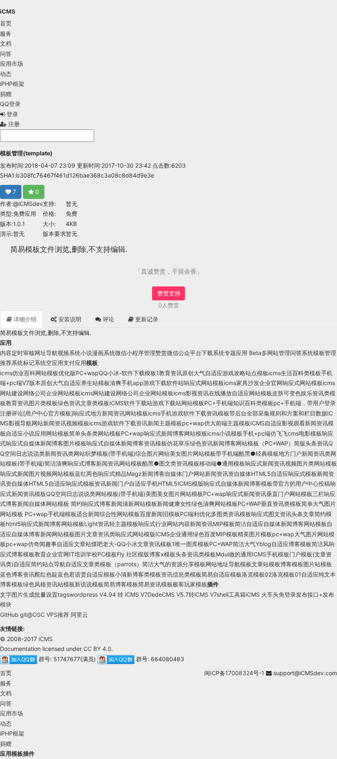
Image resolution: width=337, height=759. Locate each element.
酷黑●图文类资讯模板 (170, 463)
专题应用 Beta (242, 352)
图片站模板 (317, 564)
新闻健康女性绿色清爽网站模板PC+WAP (209, 503)
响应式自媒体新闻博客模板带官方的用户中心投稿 (266, 483)
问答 (6, 53)
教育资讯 (170, 372)
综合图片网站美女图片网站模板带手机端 (187, 453)
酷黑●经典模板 (259, 453)
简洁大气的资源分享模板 (173, 564)
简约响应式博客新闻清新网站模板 (113, 503)
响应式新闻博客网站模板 (175, 433)
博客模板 (291, 564)
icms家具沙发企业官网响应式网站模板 (273, 382)
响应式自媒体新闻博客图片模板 (46, 443)
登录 (11, 114)
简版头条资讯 (311, 443)
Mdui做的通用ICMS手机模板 (252, 554)
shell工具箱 (231, 594)
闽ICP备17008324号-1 (234, 672)
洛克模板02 (257, 574)
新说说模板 (89, 584)
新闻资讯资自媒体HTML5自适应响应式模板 (261, 473)
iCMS (7, 11)
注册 (13, 123)
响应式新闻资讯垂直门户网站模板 (269, 493)
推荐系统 (11, 362)
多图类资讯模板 (231, 513)
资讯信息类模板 (181, 574)
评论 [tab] (107, 319)
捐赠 (6, 93)
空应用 (54, 362)
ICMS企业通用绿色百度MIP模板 (196, 534)
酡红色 (43, 574)
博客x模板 (162, 554)
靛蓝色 (60, 574)
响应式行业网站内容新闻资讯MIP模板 (186, 523)
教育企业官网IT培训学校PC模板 (76, 554)
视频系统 (69, 352)
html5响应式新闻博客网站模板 (45, 523)
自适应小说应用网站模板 (37, 433)
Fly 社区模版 (133, 554)
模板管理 (324, 352)
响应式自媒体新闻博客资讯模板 (126, 443)
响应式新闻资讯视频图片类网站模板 (291, 463)
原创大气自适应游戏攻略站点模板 (225, 372)
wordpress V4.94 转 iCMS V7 (108, 594)
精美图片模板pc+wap (266, 534)
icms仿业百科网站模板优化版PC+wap (49, 372)
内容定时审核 (17, 352)
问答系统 (301, 352)
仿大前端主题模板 (227, 423)
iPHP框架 (12, 83)
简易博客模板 (121, 584)
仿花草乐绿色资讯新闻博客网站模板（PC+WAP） (230, 443)
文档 (6, 43)
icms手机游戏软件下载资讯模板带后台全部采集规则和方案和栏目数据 (237, 413)
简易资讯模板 (155, 584)
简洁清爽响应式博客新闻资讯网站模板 (93, 463)
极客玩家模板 (190, 584)
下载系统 (212, 352)
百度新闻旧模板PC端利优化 (175, 513)
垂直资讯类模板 (281, 503)
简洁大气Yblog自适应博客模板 (272, 543)
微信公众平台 (184, 352)
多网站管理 (275, 352)
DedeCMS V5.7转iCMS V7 (182, 594)
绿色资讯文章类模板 (83, 402)
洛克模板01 (286, 574)
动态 (6, 73)
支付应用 (74, 362)
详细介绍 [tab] (24, 319)
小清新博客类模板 (138, 574)
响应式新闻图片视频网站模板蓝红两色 (49, 473)
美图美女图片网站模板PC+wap (185, 493)
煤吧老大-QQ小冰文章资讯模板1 (133, 543)
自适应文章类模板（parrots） (103, 564)
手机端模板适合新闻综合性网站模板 (94, 513)
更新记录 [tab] (146, 319)
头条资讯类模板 (195, 554)
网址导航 (46, 352)
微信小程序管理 (135, 352)
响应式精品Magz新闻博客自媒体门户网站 (151, 473)
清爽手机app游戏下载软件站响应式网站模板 (167, 382)
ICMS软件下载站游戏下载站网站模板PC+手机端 (171, 402)
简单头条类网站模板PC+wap (106, 433)
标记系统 (34, 362)
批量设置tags (52, 594)
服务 (6, 33)
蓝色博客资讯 (17, 574)
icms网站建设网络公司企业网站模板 (127, 393)
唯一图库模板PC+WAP (204, 543)
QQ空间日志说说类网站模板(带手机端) (95, 493)
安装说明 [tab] (69, 319)
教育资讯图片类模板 (32, 402)
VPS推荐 (57, 614)
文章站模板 (266, 564)
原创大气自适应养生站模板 (75, 382)
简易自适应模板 (221, 574)
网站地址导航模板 (228, 564)
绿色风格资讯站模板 (49, 584)
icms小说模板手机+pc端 (238, 433)
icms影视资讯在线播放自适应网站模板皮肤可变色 (237, 393)
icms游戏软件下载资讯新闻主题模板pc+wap (146, 423)
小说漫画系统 (98, 352)
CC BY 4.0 (97, 648)
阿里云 (79, 614)
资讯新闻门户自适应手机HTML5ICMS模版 (149, 483)
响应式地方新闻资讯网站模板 (110, 413)
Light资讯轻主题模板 (111, 523)
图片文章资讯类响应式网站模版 (115, 534)
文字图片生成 (17, 594)
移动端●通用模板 (222, 463)
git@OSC (32, 614)
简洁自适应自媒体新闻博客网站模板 (281, 523)
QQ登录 (10, 103)
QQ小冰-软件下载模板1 (129, 372)
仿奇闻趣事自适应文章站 (59, 543)
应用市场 (11, 63)
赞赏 (161, 352)
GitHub (9, 614)
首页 (6, 23)
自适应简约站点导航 (39, 564)
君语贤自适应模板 (92, 574)
